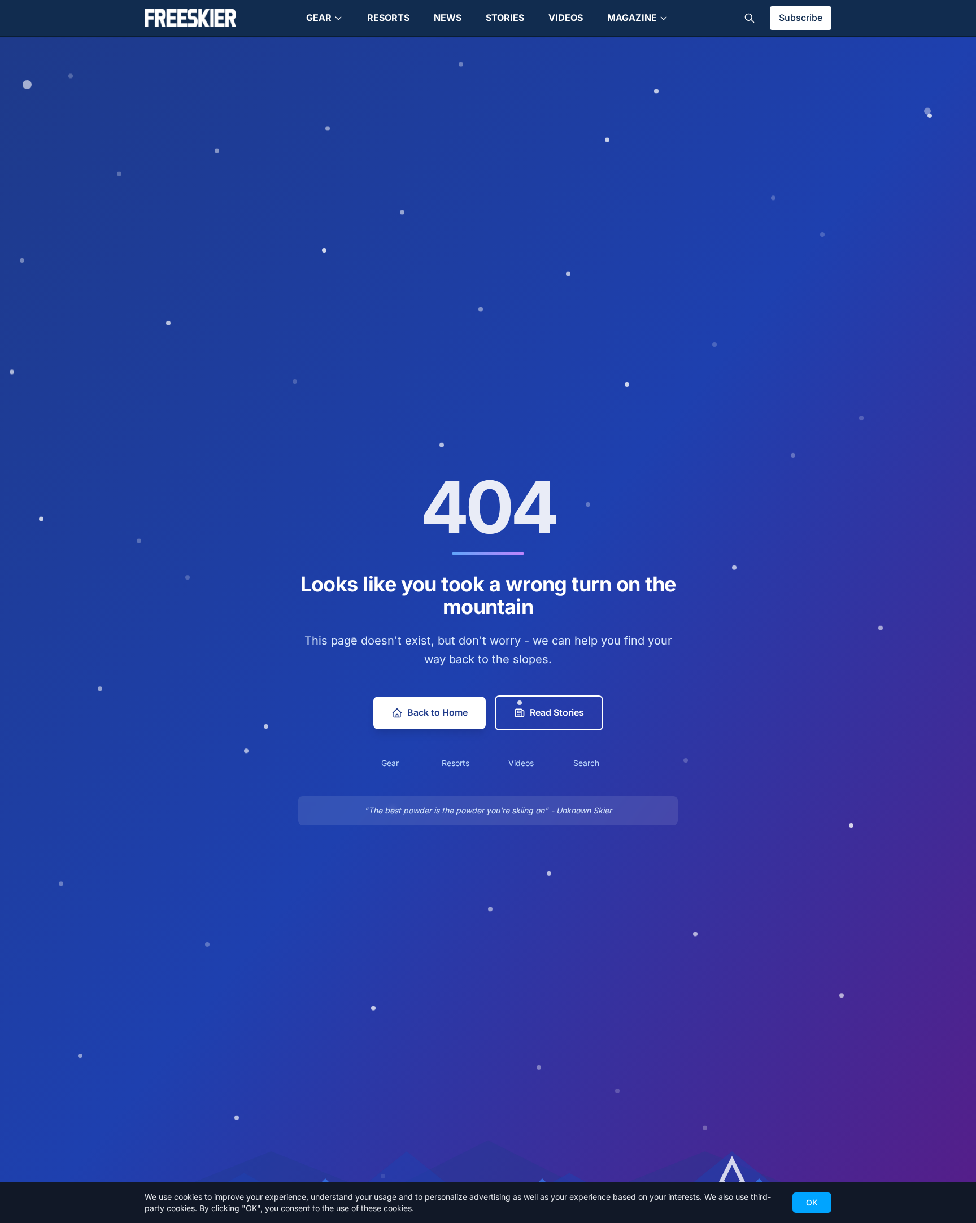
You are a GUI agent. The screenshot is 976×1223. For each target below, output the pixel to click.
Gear (319, 17)
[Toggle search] (749, 18)
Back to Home (437, 712)
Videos (565, 17)
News (447, 17)
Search (586, 763)
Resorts (388, 17)
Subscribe (800, 17)
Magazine (632, 17)
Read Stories (557, 712)
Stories (505, 17)
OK (812, 1202)
